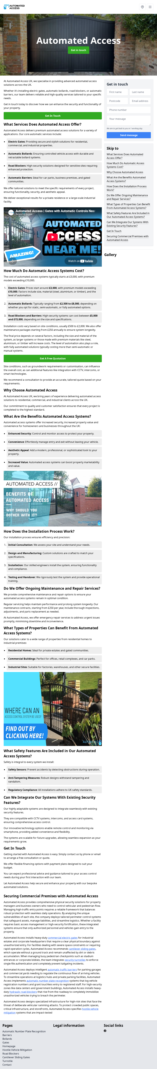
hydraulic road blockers (23, 991)
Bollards (7, 1038)
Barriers (7, 1035)
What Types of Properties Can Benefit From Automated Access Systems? (128, 206)
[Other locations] (142, 7)
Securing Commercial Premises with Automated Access (128, 238)
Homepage (8, 1046)
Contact (6, 1064)
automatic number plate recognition (48, 980)
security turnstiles (75, 960)
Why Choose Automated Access (125, 172)
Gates (5, 1042)
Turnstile (7, 1061)
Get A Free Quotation (53, 358)
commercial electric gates (63, 937)
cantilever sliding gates (82, 948)
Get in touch (78, 50)
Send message (129, 135)
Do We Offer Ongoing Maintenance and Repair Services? (127, 197)
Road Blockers (10, 1053)
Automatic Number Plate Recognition (24, 1031)
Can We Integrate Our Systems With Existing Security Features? (127, 223)
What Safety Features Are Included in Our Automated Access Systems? (128, 215)
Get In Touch (53, 115)
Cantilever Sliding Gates (16, 1057)
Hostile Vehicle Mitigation (17, 1050)
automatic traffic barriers (62, 969)
